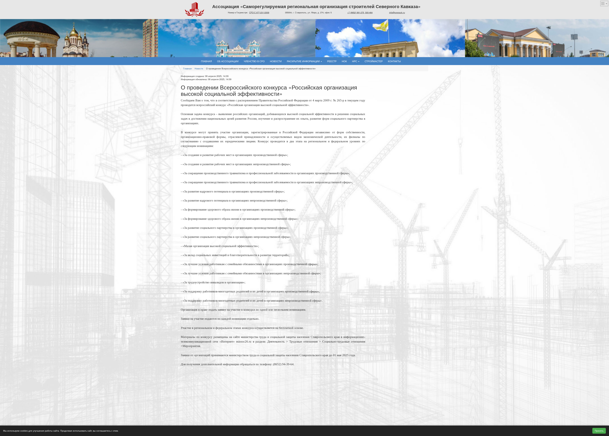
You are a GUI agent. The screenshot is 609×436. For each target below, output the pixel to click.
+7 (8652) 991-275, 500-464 (360, 12)
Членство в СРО (254, 61)
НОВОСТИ (276, 61)
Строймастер (374, 61)
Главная (206, 61)
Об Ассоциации (228, 61)
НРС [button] (355, 61)
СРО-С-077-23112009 (259, 12)
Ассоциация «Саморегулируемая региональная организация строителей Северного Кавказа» (316, 6)
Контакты (394, 61)
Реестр (332, 61)
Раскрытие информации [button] (303, 61)
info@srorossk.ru (397, 12)
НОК (344, 61)
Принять (599, 430)
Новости (199, 68)
